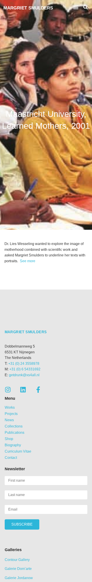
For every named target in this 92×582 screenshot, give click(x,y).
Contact (11, 458)
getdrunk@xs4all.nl (24, 375)
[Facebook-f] (38, 390)
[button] (76, 7)
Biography (13, 445)
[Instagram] (8, 390)
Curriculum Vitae (18, 451)
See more (27, 261)
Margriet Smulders (28, 7)
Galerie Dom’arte (18, 569)
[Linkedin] (23, 390)
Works (10, 407)
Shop (9, 439)
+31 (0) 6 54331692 (24, 369)
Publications (14, 432)
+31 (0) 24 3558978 (23, 363)
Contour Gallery (17, 560)
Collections (14, 426)
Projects (11, 414)
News (9, 420)
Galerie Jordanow (19, 578)
